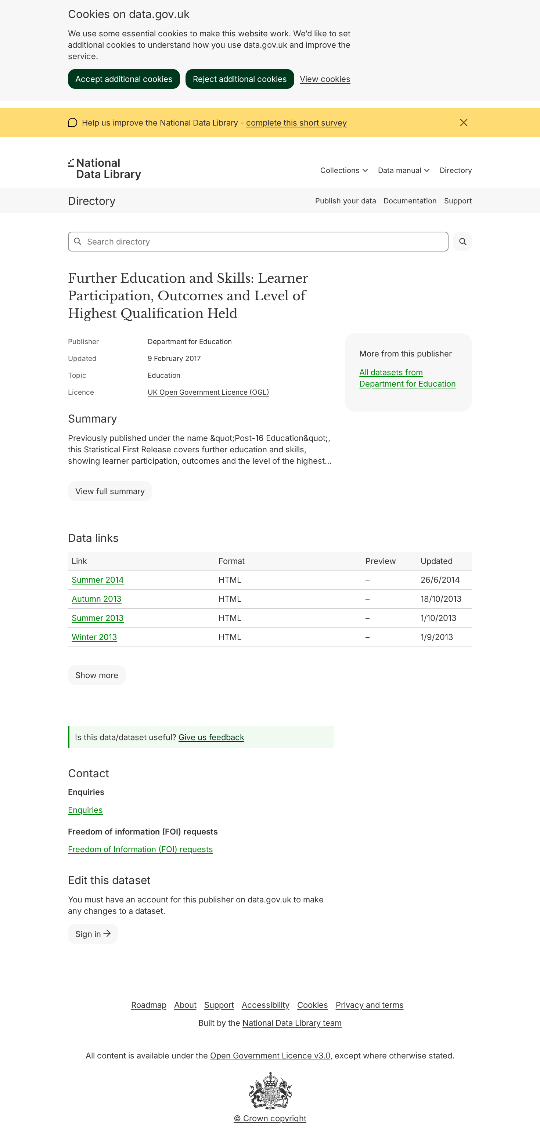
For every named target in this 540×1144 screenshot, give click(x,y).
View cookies (325, 79)
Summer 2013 (98, 618)
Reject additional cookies (240, 79)
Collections (340, 170)
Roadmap (148, 1005)
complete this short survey (296, 122)
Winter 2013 (94, 637)
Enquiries (85, 810)
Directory (456, 170)
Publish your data (345, 200)
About (185, 1005)
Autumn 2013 (97, 599)
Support (458, 200)
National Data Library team (292, 1023)
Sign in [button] (89, 934)
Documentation (410, 200)
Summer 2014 (98, 579)
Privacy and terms (370, 1005)
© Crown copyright (270, 1118)
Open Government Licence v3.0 (270, 1055)
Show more (96, 675)
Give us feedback (211, 737)
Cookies (312, 1005)
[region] (270, 599)
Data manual (399, 170)
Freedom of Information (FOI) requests (140, 849)
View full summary (110, 491)
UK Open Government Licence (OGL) (208, 392)
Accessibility (265, 1005)
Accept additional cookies (124, 79)
